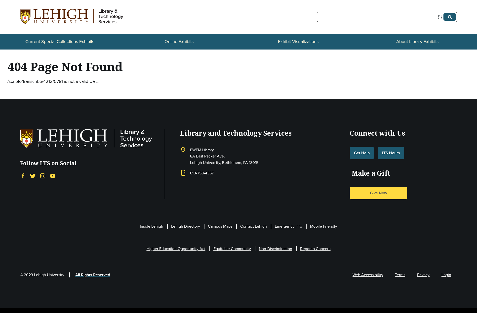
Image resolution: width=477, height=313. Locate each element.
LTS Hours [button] (391, 153)
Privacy (423, 275)
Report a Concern (315, 249)
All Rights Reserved (92, 275)
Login (446, 275)
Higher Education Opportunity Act (176, 249)
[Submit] (449, 17)
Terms (400, 275)
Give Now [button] (378, 193)
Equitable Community (232, 249)
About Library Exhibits (417, 41)
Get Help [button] (362, 153)
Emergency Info (288, 226)
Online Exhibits (179, 41)
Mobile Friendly (323, 226)
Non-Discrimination (275, 249)
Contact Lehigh (253, 226)
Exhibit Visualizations (298, 41)
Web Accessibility (368, 275)
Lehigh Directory (185, 226)
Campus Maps (220, 226)
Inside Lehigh (151, 226)
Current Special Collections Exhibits (59, 41)
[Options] (441, 17)
